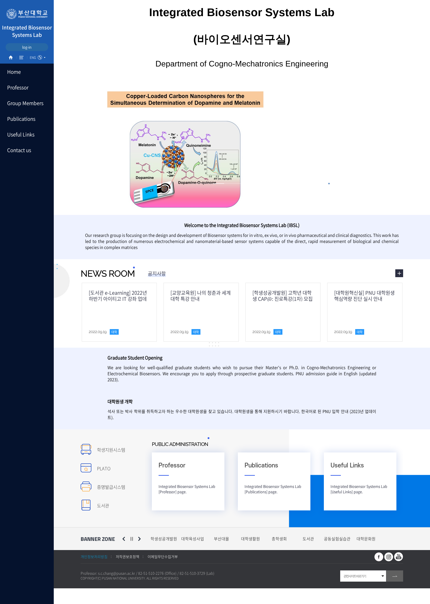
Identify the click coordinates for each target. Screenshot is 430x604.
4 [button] (229, 183)
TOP (8, 596)
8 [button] (274, 183)
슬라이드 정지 (329, 183)
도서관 (308, 539)
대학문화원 (366, 539)
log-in (27, 47)
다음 (139, 539)
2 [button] (207, 183)
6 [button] (252, 183)
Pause (131, 539)
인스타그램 (388, 556)
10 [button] (297, 183)
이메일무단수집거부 (163, 556)
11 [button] (308, 183)
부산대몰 (221, 539)
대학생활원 (250, 539)
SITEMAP (21, 57)
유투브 (398, 556)
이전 (124, 539)
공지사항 (157, 273)
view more (399, 273)
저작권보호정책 (127, 556)
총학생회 (279, 539)
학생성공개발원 (163, 539)
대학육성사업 (192, 539)
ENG (33, 57)
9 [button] (285, 183)
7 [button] (263, 183)
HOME (11, 57)
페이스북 (378, 556)
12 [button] (319, 183)
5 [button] (241, 183)
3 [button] (218, 183)
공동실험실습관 (337, 539)
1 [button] (196, 183)
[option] (163, 538)
